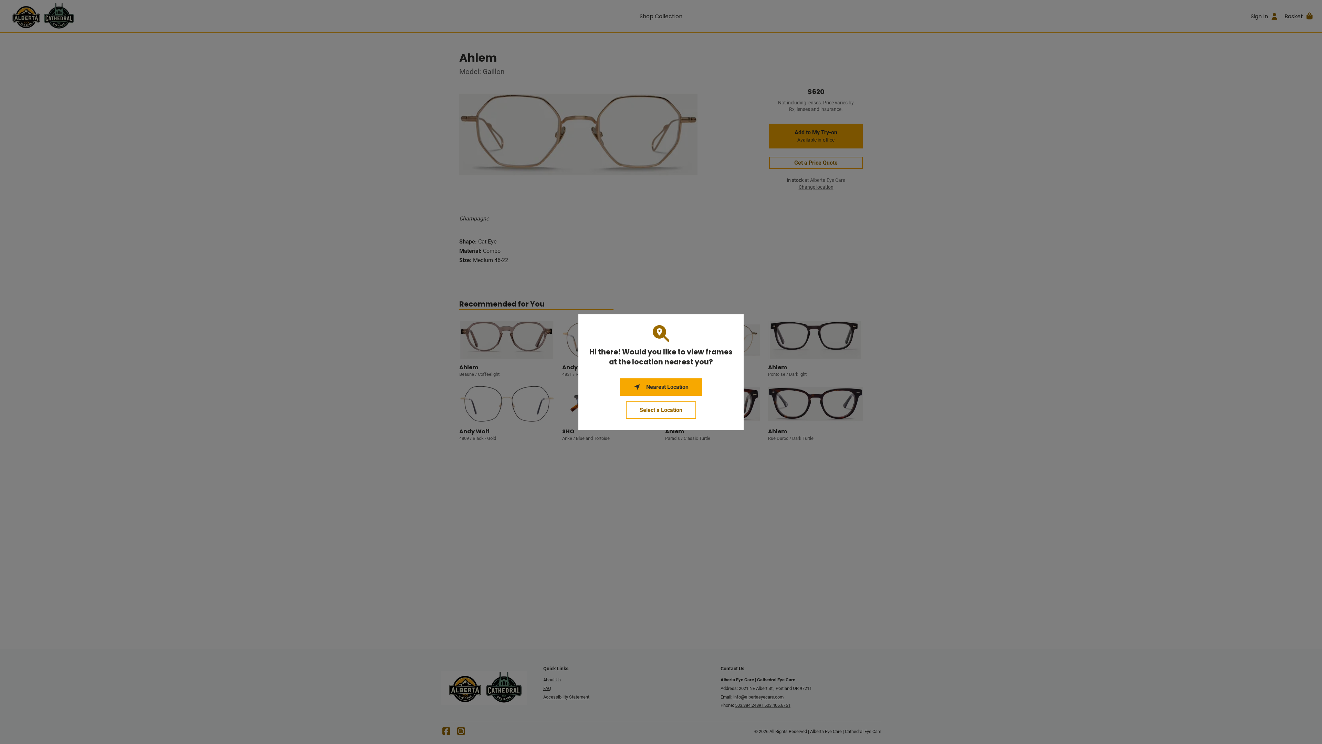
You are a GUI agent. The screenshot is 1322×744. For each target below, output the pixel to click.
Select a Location (661, 410)
